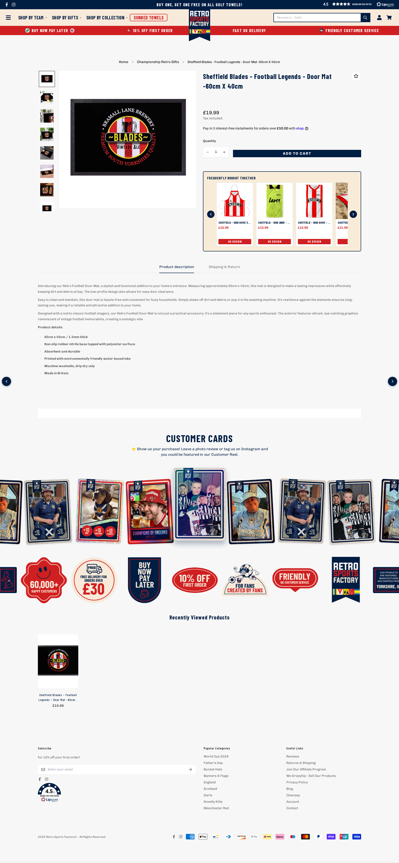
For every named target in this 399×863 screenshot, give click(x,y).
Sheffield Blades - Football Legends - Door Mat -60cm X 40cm (58, 697)
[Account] (379, 17)
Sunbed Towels (148, 17)
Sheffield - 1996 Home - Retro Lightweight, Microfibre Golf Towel (314, 222)
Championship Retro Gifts (158, 62)
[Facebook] (7, 5)
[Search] (365, 17)
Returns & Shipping (301, 763)
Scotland (210, 789)
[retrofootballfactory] (200, 25)
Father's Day (213, 763)
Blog (289, 789)
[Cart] (389, 17)
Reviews (292, 756)
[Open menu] (9, 17)
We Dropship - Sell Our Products (311, 776)
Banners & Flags (216, 776)
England (210, 782)
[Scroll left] (6, 381)
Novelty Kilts (213, 802)
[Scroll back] (211, 214)
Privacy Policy (297, 782)
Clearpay (293, 795)
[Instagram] (14, 5)
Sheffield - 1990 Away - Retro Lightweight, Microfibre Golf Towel (274, 222)
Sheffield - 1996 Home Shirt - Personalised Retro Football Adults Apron (234, 222)
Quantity (209, 141)
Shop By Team (31, 17)
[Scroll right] (392, 381)
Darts (208, 795)
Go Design (235, 241)
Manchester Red (216, 808)
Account (292, 802)
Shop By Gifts (65, 17)
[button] (349, 30)
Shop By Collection (105, 17)
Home (123, 62)
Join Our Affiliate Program (306, 769)
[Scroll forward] (353, 214)
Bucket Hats (213, 769)
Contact (292, 808)
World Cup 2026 (216, 756)
